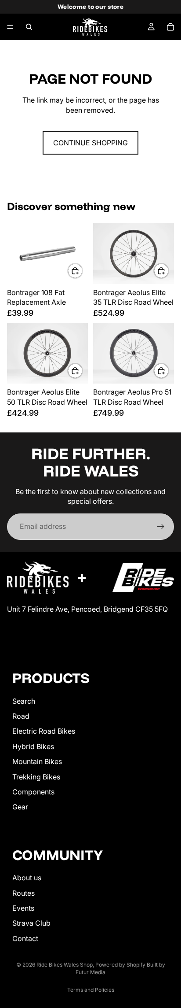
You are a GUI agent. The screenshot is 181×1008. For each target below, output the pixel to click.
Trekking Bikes (36, 776)
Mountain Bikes (37, 761)
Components (33, 791)
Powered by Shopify (120, 964)
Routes (23, 892)
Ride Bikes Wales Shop (64, 964)
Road (20, 716)
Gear (20, 806)
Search (23, 700)
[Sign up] (161, 526)
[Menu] (10, 27)
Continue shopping (90, 142)
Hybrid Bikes (33, 746)
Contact (25, 938)
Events (23, 908)
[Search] (29, 27)
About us (26, 877)
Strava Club (31, 923)
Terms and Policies (90, 989)
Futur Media (90, 972)
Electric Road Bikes (43, 731)
